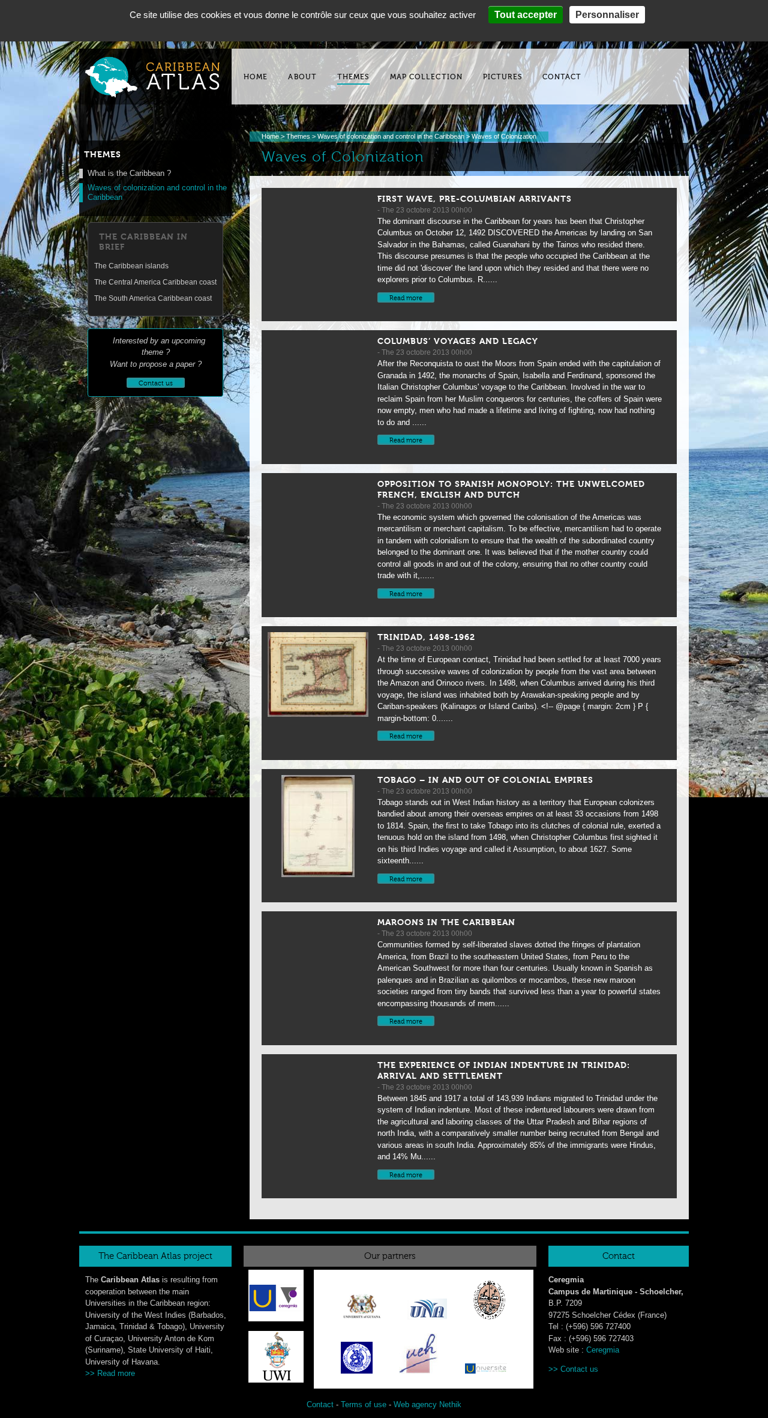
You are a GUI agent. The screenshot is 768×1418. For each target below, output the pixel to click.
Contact (562, 77)
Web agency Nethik (427, 1404)
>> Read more (110, 1373)
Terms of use (363, 1404)
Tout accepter (525, 15)
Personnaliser (607, 15)
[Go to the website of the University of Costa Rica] (427, 1311)
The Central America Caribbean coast (155, 282)
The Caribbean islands (131, 266)
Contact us (579, 1369)
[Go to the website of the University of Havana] (489, 1302)
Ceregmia (602, 1349)
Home (256, 77)
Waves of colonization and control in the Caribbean (390, 136)
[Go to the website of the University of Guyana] (362, 1309)
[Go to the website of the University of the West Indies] (276, 1379)
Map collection (426, 77)
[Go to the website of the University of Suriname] (357, 1360)
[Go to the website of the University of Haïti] (419, 1355)
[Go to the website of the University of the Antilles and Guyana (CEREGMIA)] (276, 1297)
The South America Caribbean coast (153, 298)
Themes (353, 77)
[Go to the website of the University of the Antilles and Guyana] (486, 1370)
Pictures (502, 77)
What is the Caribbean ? (129, 173)
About (302, 77)
